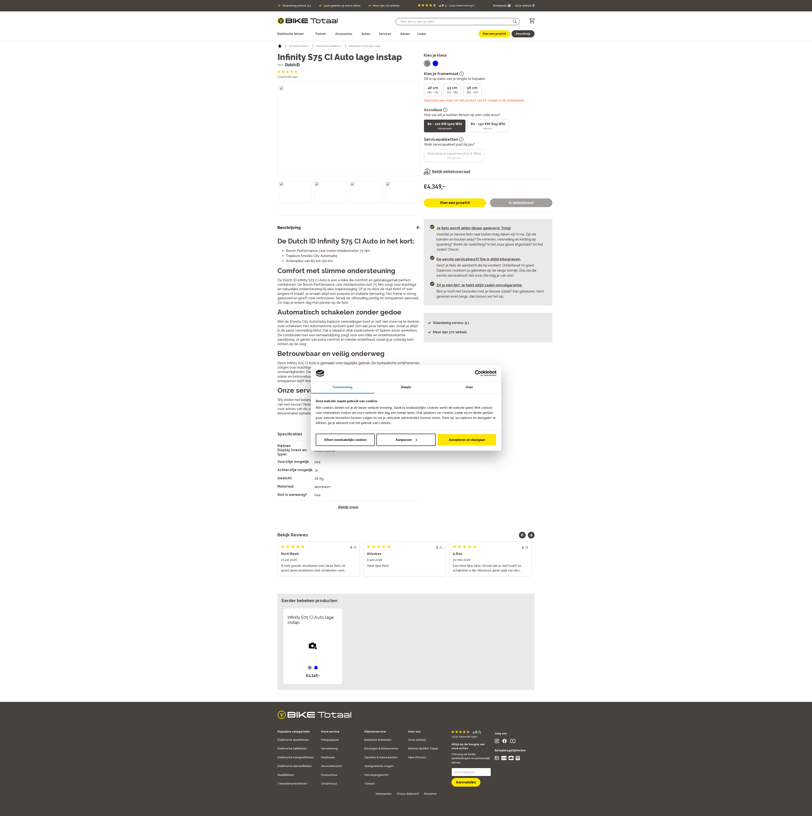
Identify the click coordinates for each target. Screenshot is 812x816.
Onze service (330, 731)
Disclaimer (430, 793)
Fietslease (328, 757)
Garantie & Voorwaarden (381, 757)
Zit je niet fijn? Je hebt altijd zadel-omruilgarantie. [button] (479, 285)
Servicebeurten (331, 766)
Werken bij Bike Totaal (423, 748)
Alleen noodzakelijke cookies (345, 439)
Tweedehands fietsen (292, 783)
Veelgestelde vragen (379, 766)
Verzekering (329, 748)
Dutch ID (292, 65)
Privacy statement (408, 793)
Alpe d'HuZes (417, 757)
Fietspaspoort (330, 739)
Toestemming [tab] (342, 387)
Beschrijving (289, 227)
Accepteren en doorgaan (467, 439)
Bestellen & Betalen (377, 739)
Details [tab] (406, 387)
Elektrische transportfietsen (295, 757)
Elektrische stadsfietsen (293, 739)
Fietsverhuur (329, 774)
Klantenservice (375, 731)
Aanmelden (466, 782)
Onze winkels (417, 739)
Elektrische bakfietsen (292, 748)
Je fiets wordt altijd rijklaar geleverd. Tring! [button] (473, 228)
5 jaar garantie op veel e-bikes (342, 5)
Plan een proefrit (455, 203)
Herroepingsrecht (376, 774)
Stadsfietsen (285, 774)
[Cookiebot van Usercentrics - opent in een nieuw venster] (478, 373)
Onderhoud (329, 783)
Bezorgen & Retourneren (381, 748)
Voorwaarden (384, 793)
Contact (369, 783)
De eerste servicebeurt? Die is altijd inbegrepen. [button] (478, 259)
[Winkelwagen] (532, 20)
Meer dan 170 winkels (386, 5)
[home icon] (279, 46)
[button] (515, 21)
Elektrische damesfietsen (294, 766)
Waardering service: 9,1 (296, 5)
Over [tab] (469, 387)
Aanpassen (403, 439)
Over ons (414, 731)
